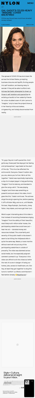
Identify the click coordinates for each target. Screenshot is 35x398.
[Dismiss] (32, 381)
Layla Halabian (6, 24)
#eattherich (21, 275)
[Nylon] (10, 3)
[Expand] (26, 381)
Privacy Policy (12, 393)
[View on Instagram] (17, 345)
